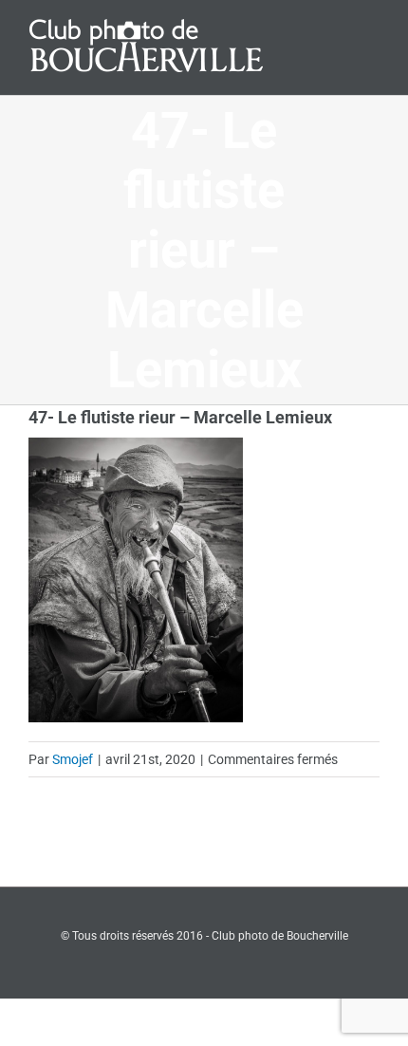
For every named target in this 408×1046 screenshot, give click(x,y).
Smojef (72, 759)
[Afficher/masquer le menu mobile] (372, 31)
